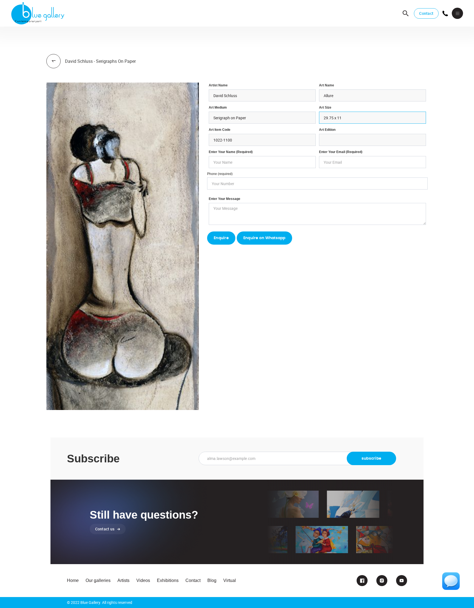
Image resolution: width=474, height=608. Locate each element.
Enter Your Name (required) (231, 152)
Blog (211, 580)
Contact (426, 13)
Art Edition (327, 130)
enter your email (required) (340, 152)
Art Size (325, 107)
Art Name (326, 85)
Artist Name (218, 85)
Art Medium (218, 107)
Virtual (229, 580)
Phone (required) (220, 174)
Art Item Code (219, 130)
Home (73, 580)
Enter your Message (224, 199)
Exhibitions (168, 580)
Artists (123, 580)
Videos (143, 580)
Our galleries (98, 580)
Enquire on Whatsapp (264, 238)
